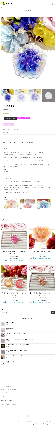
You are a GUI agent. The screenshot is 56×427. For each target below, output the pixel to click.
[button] (28, 10)
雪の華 (38, 208)
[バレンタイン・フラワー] (27, 203)
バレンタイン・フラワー (26, 208)
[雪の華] (44, 203)
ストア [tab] (21, 143)
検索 (2, 309)
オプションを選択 (14, 258)
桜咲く (5, 208)
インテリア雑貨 (12, 129)
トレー (18, 129)
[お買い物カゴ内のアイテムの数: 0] (2, 370)
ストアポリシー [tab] (30, 143)
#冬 (7, 132)
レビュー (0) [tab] (12, 143)
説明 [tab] (4, 143)
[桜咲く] (11, 203)
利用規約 (28, 421)
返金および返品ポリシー (48, 421)
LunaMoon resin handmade (15, 260)
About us (21, 421)
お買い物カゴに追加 (10, 118)
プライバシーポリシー (36, 421)
